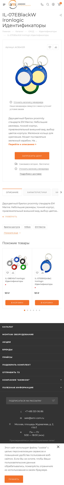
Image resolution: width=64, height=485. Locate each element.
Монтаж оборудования (18, 334)
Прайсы (7, 357)
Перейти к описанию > (22, 144)
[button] (24, 310)
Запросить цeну (32, 156)
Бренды (7, 349)
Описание (12, 192)
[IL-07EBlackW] (32, 76)
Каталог (7, 327)
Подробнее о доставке (31, 174)
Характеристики (37, 192)
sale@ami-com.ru (34, 418)
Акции (6, 342)
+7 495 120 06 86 (34, 411)
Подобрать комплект (16, 365)
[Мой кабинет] (53, 4)
